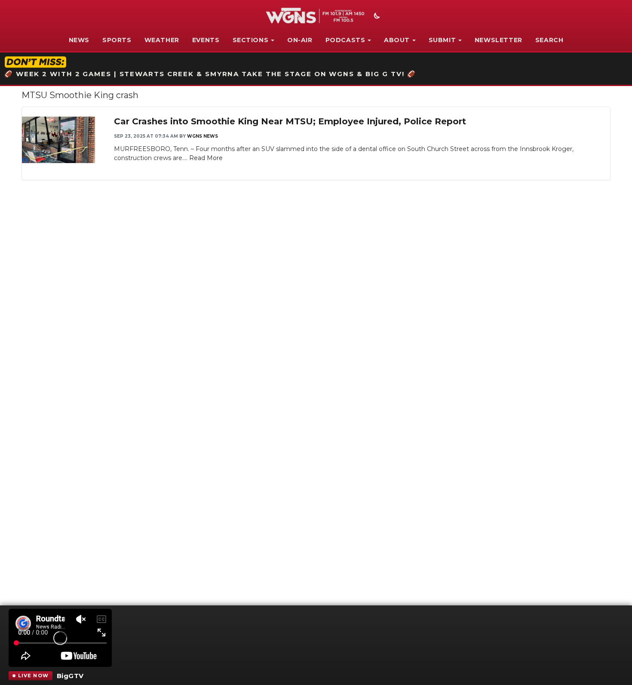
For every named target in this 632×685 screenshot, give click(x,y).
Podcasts (345, 40)
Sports (117, 40)
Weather (161, 40)
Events (206, 40)
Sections (251, 40)
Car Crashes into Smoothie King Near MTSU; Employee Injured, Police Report (290, 121)
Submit (442, 40)
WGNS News (202, 136)
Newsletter (498, 40)
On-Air (300, 40)
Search (549, 40)
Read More (206, 158)
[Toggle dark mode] (375, 17)
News (79, 40)
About (397, 40)
